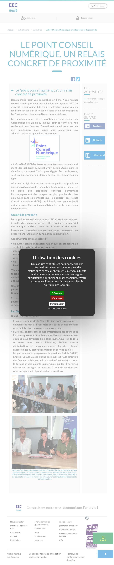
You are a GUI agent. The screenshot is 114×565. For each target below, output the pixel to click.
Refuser (58, 298)
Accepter (58, 292)
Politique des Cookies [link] (57, 308)
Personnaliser (57, 303)
